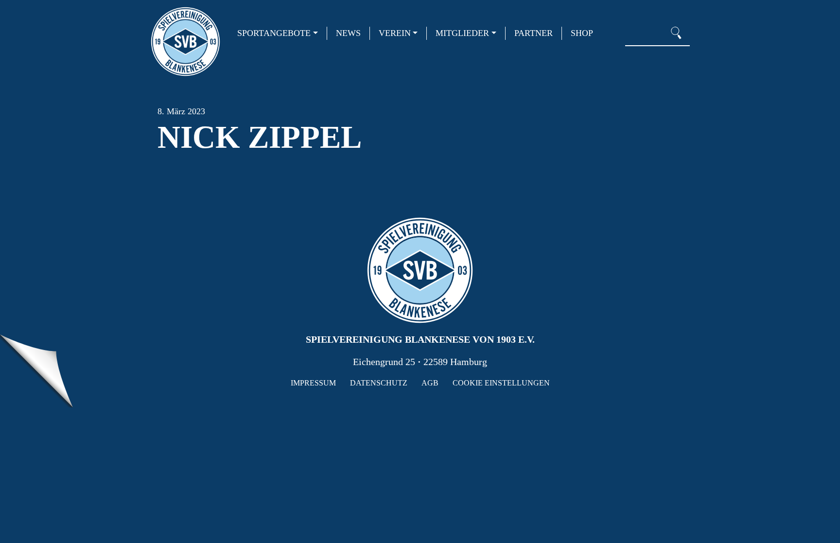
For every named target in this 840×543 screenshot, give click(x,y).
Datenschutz (378, 383)
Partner (533, 33)
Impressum (313, 383)
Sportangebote (274, 33)
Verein (395, 33)
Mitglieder (462, 33)
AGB (429, 383)
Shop (582, 33)
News (348, 33)
